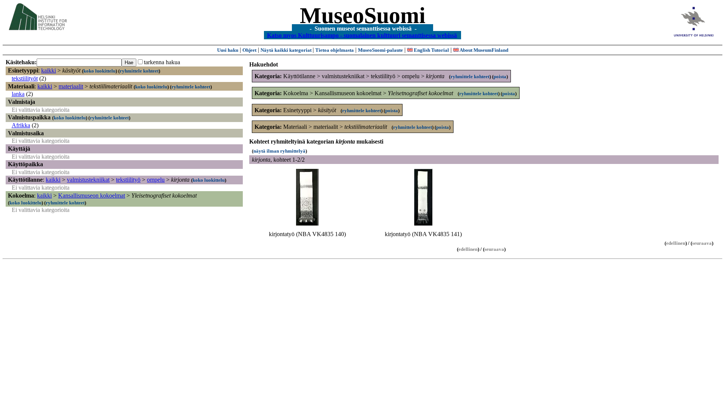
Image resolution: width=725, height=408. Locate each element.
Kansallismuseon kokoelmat (91, 195)
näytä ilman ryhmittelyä (279, 151)
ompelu (156, 179)
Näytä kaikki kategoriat (287, 50)
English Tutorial (431, 50)
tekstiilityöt (25, 78)
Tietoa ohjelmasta (334, 50)
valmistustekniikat (88, 179)
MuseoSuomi (363, 15)
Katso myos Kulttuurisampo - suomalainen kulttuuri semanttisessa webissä (362, 35)
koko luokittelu (99, 71)
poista (500, 76)
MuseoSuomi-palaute (380, 50)
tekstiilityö (128, 179)
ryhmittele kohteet (139, 71)
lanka (18, 94)
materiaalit (71, 86)
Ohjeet (249, 50)
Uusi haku (227, 50)
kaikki (48, 70)
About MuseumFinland (483, 50)
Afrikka (21, 125)
